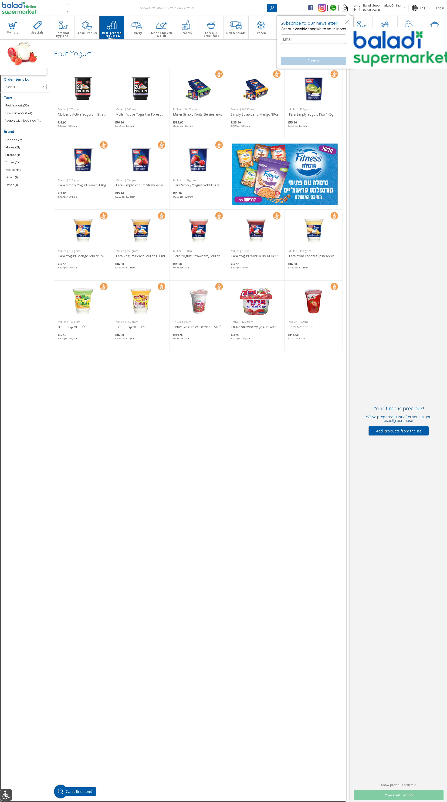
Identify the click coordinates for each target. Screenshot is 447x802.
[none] (83, 103)
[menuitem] (12, 27)
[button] (345, 8)
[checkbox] (25, 105)
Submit (313, 60)
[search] (272, 8)
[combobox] (172, 8)
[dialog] (315, 42)
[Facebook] (310, 8)
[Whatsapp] (333, 8)
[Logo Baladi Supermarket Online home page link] (19, 8)
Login (440, 8)
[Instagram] (321, 8)
